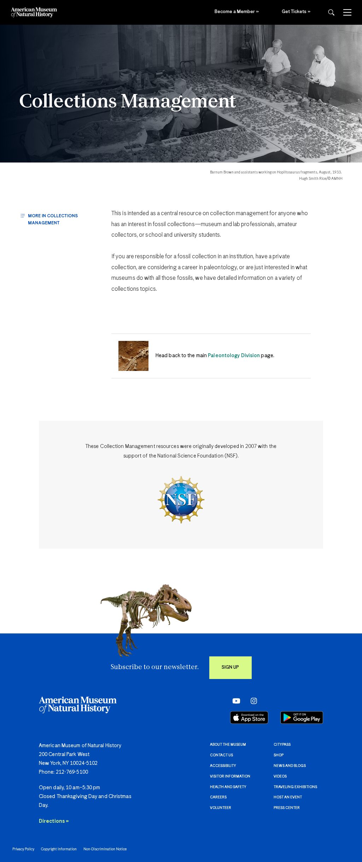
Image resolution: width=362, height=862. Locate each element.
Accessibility (223, 766)
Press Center (287, 808)
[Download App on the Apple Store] (249, 717)
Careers (218, 797)
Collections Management (127, 102)
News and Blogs (290, 766)
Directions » (54, 821)
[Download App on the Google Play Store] (301, 717)
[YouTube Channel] (234, 701)
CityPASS (282, 744)
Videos (280, 776)
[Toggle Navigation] (347, 12)
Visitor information (230, 776)
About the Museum (228, 744)
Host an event (288, 797)
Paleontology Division (234, 355)
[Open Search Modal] (331, 12)
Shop (279, 755)
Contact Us (221, 755)
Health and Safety (228, 787)
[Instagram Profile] (251, 701)
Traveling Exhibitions (295, 787)
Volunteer (220, 808)
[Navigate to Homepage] (34, 12)
